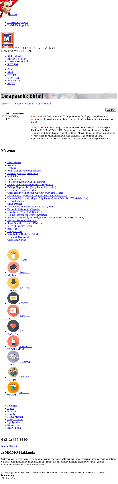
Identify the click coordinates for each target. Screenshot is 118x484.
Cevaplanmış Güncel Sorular (37, 103)
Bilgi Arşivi (13, 228)
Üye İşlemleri (13, 422)
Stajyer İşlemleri (15, 425)
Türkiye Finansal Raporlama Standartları (27, 215)
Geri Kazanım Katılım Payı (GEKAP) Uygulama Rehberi (35, 192)
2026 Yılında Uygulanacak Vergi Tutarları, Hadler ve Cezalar (37, 195)
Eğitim (10, 408)
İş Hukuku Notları (16, 201)
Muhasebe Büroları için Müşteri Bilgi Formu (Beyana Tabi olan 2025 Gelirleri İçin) (47, 198)
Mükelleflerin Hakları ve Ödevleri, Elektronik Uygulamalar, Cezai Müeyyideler (24, 237)
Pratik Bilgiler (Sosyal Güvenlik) (23, 173)
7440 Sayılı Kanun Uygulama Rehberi (26, 181)
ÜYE (10, 69)
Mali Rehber (13, 176)
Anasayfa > (6, 103)
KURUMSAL (14, 56)
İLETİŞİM (12, 64)
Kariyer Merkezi (15, 419)
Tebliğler (11, 168)
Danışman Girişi (15, 231)
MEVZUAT (13, 78)
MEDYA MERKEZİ (17, 61)
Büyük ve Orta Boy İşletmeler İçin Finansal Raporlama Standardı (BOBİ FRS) (45, 217)
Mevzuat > (17, 103)
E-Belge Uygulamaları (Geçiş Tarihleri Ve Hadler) (31, 187)
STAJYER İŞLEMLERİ (49, 446)
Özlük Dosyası (14, 203)
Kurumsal (12, 405)
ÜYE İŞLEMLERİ (26, 446)
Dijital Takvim (14, 179)
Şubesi (9, 446)
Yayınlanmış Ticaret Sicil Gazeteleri (24, 212)
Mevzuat (11, 411)
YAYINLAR (13, 80)
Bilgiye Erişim (14, 427)
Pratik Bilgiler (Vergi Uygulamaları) (24, 170)
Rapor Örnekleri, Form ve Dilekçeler (25, 223)
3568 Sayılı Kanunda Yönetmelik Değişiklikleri (30, 184)
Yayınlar (11, 414)
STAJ (10, 72)
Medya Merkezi (15, 416)
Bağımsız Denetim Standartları (22, 220)
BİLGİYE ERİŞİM (16, 59)
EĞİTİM (11, 75)
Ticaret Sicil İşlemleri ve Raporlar (23, 209)
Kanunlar (11, 165)
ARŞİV (11, 83)
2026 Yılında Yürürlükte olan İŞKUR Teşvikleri (30, 206)
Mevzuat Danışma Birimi (19, 226)
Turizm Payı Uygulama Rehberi (22, 190)
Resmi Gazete (14, 162)
